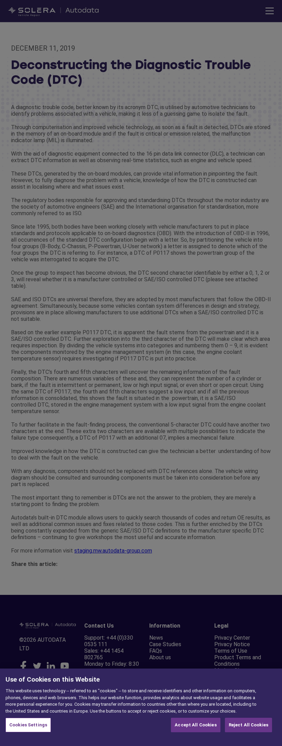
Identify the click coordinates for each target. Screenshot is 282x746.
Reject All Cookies (248, 724)
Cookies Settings (28, 724)
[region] (141, 707)
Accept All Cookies (195, 724)
